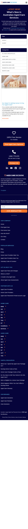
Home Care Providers (7, 292)
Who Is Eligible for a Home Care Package (13, 380)
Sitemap (24, 417)
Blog (2, 249)
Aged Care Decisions (7, 398)
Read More (5, 118)
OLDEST (4, 43)
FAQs (2, 252)
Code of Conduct (18, 417)
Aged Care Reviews (6, 401)
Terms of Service (11, 417)
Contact (3, 239)
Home (2, 224)
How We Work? (5, 233)
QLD (2, 312)
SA (2, 315)
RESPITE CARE (5, 70)
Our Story (3, 236)
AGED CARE (4, 333)
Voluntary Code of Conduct (8, 261)
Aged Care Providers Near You (9, 258)
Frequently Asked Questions (17, 28)
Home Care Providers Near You (10, 255)
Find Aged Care (5, 227)
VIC (2, 309)
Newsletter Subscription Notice (14, 215)
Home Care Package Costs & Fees (11, 372)
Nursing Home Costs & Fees (9, 369)
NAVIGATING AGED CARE (8, 65)
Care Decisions (5, 404)
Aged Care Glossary (6, 388)
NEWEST (4, 40)
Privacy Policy (5, 417)
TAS (2, 320)
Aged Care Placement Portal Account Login (13, 295)
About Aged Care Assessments (10, 280)
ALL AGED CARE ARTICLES (8, 53)
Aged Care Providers (7, 289)
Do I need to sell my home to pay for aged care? (13, 104)
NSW (2, 306)
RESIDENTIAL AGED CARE (8, 68)
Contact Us (6, 29)
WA (2, 317)
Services (3, 328)
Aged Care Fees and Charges (9, 271)
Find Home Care (5, 230)
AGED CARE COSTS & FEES (9, 59)
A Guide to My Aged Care (8, 277)
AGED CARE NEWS (6, 62)
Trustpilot (3, 190)
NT (1, 323)
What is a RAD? (5, 274)
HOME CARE (5, 56)
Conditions (4, 326)
